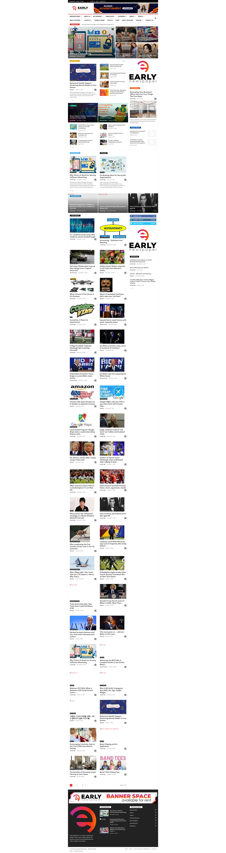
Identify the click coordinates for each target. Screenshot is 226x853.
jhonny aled (72, 210)
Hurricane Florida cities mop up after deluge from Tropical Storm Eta (82, 268)
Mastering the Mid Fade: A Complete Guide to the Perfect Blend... (112, 662)
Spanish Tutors (74, 837)
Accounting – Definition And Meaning (111, 241)
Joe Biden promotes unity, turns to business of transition (113, 347)
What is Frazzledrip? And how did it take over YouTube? (112, 295)
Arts (71, 317)
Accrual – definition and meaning (140, 274)
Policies (138, 20)
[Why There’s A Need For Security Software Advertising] (91, 41)
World (140, 16)
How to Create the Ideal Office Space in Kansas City (113, 207)
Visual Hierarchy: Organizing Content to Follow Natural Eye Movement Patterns (118, 91)
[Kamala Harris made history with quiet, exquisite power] (113, 311)
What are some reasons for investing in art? (85, 134)
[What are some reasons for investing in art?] (73, 135)
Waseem (72, 89)
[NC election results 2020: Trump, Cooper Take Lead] (83, 448)
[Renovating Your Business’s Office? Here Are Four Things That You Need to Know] (143, 109)
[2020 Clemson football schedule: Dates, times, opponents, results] (113, 476)
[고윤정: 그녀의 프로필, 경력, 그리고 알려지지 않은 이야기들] (147, 50)
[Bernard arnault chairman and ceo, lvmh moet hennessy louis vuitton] (83, 623)
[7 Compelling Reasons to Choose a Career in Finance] (113, 112)
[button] (155, 18)
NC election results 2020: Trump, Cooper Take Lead (83, 459)
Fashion (72, 769)
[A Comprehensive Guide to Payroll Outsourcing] (73, 142)
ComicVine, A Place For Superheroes (79, 321)
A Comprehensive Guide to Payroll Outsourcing (85, 141)
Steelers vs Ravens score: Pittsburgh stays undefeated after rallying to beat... (111, 460)
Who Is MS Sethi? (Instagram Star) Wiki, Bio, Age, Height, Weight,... (111, 690)
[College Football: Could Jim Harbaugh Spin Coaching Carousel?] (83, 337)
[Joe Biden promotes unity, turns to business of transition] (113, 337)
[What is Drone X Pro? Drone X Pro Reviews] (83, 285)
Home (87, 1)
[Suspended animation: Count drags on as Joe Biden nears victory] (83, 365)
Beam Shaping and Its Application (108, 745)
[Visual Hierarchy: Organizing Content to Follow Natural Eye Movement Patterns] (104, 92)
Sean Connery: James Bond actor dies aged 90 (142, 207)
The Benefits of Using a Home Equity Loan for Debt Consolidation (86, 126)
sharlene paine (103, 120)
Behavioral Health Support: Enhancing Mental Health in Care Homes (83, 85)
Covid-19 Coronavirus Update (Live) (141, 849)
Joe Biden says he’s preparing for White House (113, 375)
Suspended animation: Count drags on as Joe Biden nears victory (81, 376)
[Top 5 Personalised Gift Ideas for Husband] (104, 75)
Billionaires (97, 16)
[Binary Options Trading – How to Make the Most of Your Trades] (83, 112)
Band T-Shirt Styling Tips (109, 772)
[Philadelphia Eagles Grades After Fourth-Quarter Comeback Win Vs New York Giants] (113, 563)
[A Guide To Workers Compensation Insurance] (103, 142)
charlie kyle (72, 56)
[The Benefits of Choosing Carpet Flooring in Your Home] (83, 763)
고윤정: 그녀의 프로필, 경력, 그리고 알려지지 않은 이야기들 (147, 56)
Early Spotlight (127, 20)
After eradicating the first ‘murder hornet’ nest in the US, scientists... (82, 546)
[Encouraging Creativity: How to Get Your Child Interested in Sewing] (83, 735)
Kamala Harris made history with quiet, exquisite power (113, 321)
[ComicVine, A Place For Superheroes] (83, 311)
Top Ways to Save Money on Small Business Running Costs (140, 260)
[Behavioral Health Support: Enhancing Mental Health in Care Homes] (83, 72)
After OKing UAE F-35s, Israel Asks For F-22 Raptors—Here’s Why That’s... (82, 574)
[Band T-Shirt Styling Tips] (113, 763)
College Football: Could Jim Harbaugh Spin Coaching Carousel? (80, 348)
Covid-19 (92, 1)
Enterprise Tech (103, 399)
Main (101, 629)
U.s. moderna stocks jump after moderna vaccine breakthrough (82, 236)
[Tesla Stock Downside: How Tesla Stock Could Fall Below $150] (83, 593)
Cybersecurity (73, 172)
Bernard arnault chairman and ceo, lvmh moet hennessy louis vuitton (82, 634)
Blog (97, 1)
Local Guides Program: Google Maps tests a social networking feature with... (82, 432)
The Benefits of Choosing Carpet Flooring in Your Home (83, 773)
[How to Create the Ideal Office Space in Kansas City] (113, 203)
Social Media (103, 685)
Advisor (71, 741)
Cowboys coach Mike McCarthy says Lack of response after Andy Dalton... (113, 543)
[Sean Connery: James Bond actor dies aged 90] (143, 203)
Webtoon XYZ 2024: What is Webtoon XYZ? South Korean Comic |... (81, 690)
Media (71, 510)
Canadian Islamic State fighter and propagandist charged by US (97, 24)
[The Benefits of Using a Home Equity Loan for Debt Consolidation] (73, 126)
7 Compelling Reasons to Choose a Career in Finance (111, 117)
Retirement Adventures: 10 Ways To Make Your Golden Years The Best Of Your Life (82, 206)
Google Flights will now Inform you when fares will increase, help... (112, 404)
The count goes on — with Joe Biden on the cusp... (112, 633)
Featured (102, 172)
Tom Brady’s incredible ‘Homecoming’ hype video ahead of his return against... (138, 141)
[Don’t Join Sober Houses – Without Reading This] (104, 67)
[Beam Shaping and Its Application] (113, 735)
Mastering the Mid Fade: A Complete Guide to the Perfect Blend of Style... (125, 39)
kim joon (72, 720)
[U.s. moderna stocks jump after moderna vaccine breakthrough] (83, 225)
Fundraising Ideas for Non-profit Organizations (113, 176)
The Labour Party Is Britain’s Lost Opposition (137, 132)
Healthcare (132, 826)
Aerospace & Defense (74, 541)
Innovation (110, 16)
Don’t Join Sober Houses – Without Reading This (117, 65)
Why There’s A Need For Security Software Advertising (86, 52)
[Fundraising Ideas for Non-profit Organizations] (113, 164)
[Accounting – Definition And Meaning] (113, 228)
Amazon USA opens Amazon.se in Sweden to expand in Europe (82, 403)
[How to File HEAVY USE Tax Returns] (103, 135)
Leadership (121, 16)
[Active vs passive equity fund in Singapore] (103, 126)
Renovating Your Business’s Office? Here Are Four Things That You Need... (141, 94)
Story (117, 20)
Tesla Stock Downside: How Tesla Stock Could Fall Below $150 (81, 606)
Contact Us (103, 1)
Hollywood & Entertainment (106, 510)
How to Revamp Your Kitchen (139, 267)
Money (132, 16)
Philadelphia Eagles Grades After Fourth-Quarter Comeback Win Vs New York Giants (113, 574)
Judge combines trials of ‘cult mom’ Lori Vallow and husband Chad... (112, 432)
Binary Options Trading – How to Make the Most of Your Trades (83, 117)
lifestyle (87, 20)
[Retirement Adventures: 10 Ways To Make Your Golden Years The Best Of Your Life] (83, 203)
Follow (153, 219)
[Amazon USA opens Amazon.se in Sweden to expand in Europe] (83, 392)
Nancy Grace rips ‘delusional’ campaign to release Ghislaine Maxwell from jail (82, 515)
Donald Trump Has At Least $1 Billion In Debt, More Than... (112, 602)
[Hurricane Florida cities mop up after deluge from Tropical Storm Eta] (83, 257)
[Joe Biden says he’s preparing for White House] (113, 365)
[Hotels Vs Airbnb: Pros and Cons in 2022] (104, 84)
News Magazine (134, 820)
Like (154, 216)
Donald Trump (100, 20)
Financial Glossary (104, 237)
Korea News (72, 713)
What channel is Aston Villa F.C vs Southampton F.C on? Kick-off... (82, 488)
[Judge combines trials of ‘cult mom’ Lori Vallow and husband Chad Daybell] (113, 420)
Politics (110, 20)
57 (82, 785)
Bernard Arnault (73, 629)
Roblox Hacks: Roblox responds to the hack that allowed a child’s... (112, 268)
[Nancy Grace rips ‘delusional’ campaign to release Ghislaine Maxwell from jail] (83, 504)
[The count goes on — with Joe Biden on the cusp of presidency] (113, 623)
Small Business (75, 20)
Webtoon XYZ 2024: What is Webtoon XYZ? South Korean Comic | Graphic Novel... (147, 39)
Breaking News (75, 16)
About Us (87, 16)
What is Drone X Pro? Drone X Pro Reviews (82, 295)
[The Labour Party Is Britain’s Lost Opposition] (152, 133)
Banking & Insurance (74, 601)
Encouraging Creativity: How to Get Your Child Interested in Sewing (82, 746)
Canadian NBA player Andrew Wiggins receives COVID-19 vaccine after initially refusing (142, 281)
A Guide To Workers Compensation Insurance (115, 141)
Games (71, 482)
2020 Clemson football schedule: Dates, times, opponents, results (113, 487)
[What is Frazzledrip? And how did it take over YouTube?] (113, 285)
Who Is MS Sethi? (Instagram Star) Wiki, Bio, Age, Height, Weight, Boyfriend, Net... (126, 55)
